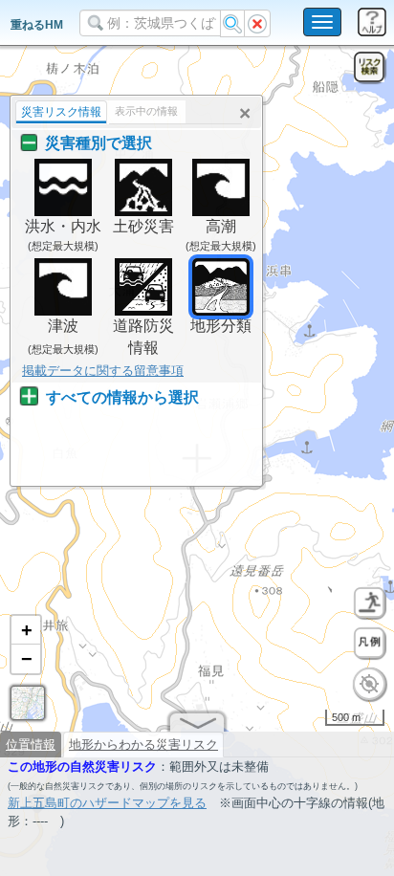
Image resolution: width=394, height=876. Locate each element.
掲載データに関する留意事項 (103, 370)
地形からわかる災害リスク (143, 744)
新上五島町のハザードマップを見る (107, 803)
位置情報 (30, 744)
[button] (25, 630)
